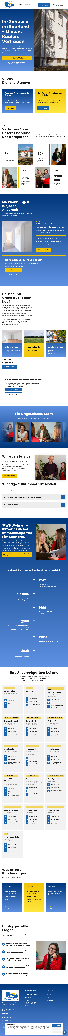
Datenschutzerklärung (11, 1033)
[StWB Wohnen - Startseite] (8, 5)
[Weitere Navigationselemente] (33, 5)
